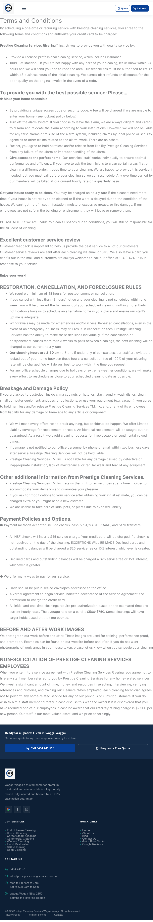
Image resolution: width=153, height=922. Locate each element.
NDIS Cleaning (16, 847)
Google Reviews (92, 844)
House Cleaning (17, 833)
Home (86, 830)
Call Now (141, 8)
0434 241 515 (18, 869)
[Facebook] (17, 809)
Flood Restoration (18, 844)
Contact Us (89, 838)
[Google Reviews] (8, 809)
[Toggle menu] (24, 8)
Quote (124, 8)
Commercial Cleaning (20, 838)
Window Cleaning (18, 841)
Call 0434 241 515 (42, 748)
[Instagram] (26, 809)
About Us (88, 833)
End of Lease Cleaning (21, 830)
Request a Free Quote (115, 748)
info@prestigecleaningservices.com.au (34, 876)
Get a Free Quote (93, 841)
